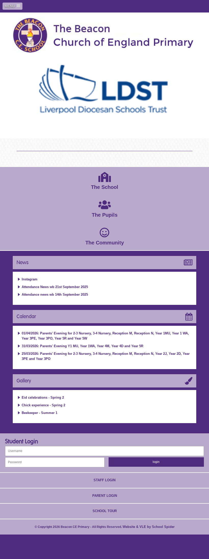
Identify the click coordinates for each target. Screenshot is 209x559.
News (23, 262)
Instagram (29, 279)
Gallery (24, 380)
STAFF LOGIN (104, 480)
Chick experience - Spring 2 (43, 405)
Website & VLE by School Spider (149, 527)
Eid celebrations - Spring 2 (43, 397)
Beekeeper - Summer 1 (39, 413)
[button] (12, 6)
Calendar (26, 316)
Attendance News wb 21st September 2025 (55, 287)
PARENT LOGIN (104, 496)
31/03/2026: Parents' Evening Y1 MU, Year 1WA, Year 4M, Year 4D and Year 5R (82, 346)
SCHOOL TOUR (105, 511)
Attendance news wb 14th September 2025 (55, 294)
